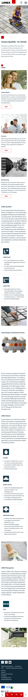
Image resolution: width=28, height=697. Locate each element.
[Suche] (2, 695)
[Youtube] (10, 662)
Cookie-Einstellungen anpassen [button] (14, 668)
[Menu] (26, 2)
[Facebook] (2, 662)
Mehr (6, 107)
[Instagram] (6, 662)
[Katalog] (21, 3)
